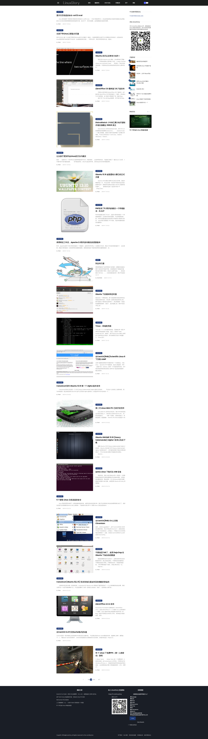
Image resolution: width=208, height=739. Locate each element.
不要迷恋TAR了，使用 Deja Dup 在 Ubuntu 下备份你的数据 (109, 553)
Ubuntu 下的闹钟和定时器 (106, 294)
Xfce (133, 700)
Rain (59, 24)
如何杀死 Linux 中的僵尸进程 (143, 67)
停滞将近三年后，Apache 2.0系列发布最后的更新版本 (78, 242)
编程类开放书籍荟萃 (141, 61)
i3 (132, 708)
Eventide (99, 278)
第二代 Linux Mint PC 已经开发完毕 (109, 408)
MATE (133, 711)
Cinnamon (135, 709)
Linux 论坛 (107, 3)
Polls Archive (133, 725)
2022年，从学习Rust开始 (143, 73)
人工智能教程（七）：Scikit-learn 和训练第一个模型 (70, 702)
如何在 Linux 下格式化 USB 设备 (108, 472)
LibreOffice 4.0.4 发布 (104, 604)
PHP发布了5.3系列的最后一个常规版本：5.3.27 (110, 209)
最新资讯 (97, 3)
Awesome (135, 704)
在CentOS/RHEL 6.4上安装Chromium (106, 522)
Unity (133, 706)
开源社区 (118, 3)
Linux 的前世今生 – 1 (142, 102)
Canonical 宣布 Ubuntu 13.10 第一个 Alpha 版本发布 (78, 386)
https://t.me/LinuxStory (115, 694)
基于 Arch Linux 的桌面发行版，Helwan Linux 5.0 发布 (70, 697)
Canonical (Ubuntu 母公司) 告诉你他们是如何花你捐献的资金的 (82, 582)
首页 (89, 3)
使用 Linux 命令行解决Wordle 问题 (142, 82)
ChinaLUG (140, 735)
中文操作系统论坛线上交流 (136, 16)
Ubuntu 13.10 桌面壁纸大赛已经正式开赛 (110, 175)
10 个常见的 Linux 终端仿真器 (139, 130)
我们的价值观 (132, 735)
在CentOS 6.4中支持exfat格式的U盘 (71, 632)
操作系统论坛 (147, 735)
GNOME (134, 697)
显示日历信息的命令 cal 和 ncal (69, 15)
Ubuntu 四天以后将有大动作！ (107, 56)
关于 (126, 3)
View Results (140, 722)
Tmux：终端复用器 (103, 326)
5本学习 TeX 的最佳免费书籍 (143, 95)
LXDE (133, 702)
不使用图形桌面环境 (137, 713)
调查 (134, 3)
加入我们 (126, 735)
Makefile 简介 (140, 89)
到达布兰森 (99, 263)
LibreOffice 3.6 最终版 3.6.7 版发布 (110, 88)
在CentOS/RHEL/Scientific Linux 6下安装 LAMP (110, 357)
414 (94, 679)
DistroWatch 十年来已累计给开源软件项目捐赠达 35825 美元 (110, 123)
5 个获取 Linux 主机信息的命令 (68, 500)
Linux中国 (59, 12)
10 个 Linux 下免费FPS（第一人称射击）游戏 (109, 654)
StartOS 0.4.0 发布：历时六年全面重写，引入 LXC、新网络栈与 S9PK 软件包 (76, 694)
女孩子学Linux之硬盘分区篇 (67, 33)
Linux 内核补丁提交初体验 (143, 99)
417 (99, 679)
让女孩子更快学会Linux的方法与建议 (71, 156)
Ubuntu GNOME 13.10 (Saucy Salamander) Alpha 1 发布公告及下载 (110, 440)
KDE (133, 699)
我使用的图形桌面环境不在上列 (140, 715)
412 (89, 679)
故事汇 (98, 260)
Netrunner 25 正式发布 (62, 700)
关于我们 (120, 735)
